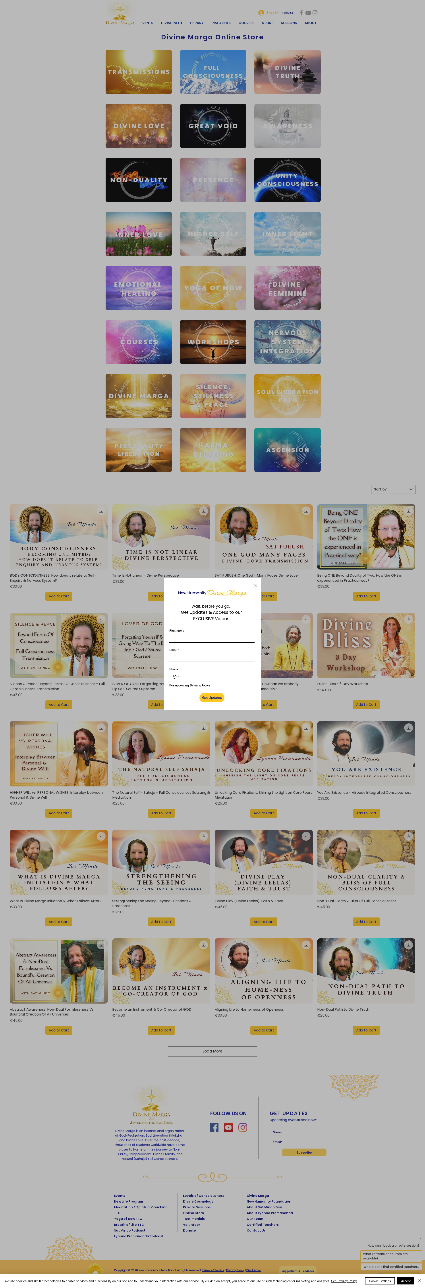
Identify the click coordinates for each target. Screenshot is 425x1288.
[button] (255, 585)
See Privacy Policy (344, 1281)
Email (174, 650)
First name (177, 630)
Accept (406, 1281)
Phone (173, 669)
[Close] (419, 1280)
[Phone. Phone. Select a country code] (176, 677)
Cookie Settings (380, 1281)
